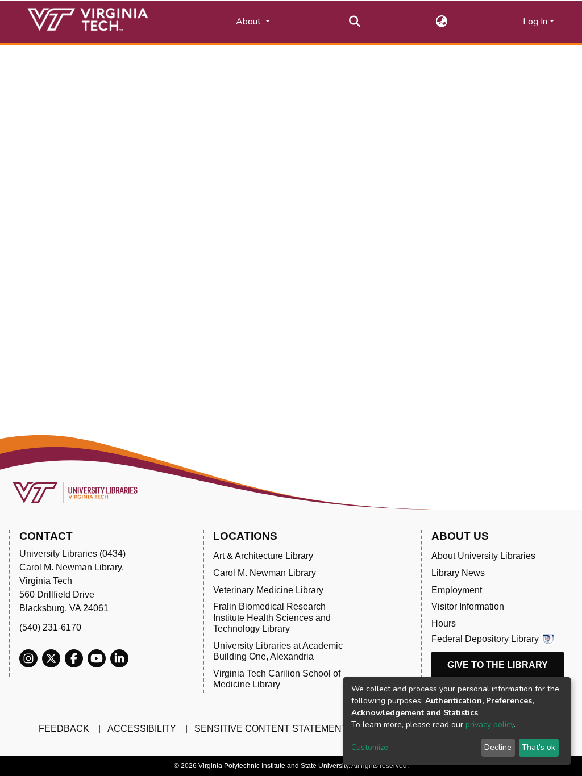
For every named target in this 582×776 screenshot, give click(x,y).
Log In (535, 21)
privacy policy (489, 724)
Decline (498, 747)
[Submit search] (355, 21)
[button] (442, 21)
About (249, 21)
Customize (369, 747)
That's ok (538, 747)
